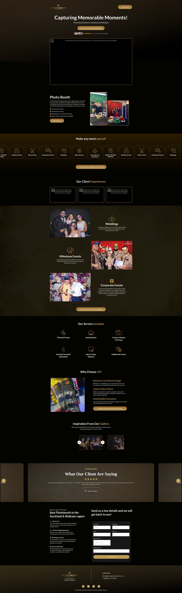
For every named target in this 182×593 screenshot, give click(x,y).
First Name (95, 524)
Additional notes (97, 547)
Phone (114, 531)
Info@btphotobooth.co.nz (116, 576)
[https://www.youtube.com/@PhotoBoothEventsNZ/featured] (98, 586)
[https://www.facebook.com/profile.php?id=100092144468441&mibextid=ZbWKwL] (83, 586)
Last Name (114, 524)
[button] (180, 480)
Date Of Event (97, 538)
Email (95, 531)
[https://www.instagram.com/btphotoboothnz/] (88, 586)
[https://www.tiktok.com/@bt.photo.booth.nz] (93, 586)
